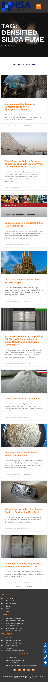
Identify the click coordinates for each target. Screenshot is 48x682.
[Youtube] (33, 670)
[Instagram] (28, 670)
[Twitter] (19, 670)
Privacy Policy (29, 678)
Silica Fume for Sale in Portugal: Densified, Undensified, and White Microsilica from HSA (23, 164)
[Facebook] (15, 670)
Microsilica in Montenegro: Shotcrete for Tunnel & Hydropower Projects (19, 107)
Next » (31, 586)
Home (2, 45)
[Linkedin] (24, 670)
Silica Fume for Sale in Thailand (22, 398)
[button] (38, 6)
